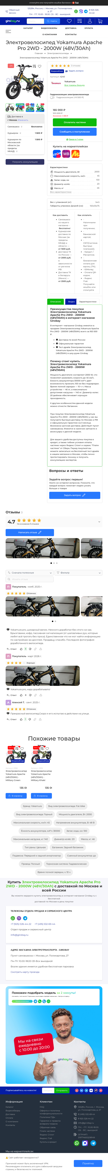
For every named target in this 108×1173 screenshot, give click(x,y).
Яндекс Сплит (47, 1134)
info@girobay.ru (19, 935)
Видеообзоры (49, 28)
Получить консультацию (25, 162)
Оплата (89, 28)
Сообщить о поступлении (75, 131)
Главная (39, 53)
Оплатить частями (75, 122)
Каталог (28, 28)
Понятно (88, 1163)
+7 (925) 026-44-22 (21, 924)
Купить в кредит (48, 1142)
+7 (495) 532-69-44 (45, 924)
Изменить (23, 120)
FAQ (42, 1107)
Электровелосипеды (58, 53)
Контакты (70, 34)
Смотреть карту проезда (25, 972)
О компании (49, 34)
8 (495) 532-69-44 (86, 1114)
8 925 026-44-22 (94, 11)
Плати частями (47, 1131)
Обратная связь (48, 1127)
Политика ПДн (47, 1117)
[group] (61, 65)
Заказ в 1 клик (76, 139)
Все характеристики (60, 192)
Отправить (62, 1090)
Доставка (70, 28)
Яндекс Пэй (46, 1138)
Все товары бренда (74, 85)
